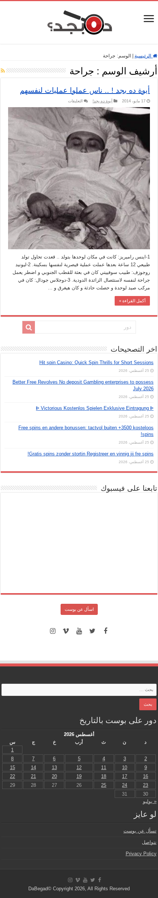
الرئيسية (143, 56)
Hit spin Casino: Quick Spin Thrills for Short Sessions (96, 362)
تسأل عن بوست (140, 831)
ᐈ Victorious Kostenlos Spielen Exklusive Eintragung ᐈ (95, 408)
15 (12, 767)
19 (79, 776)
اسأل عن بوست (79, 609)
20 (54, 776)
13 (54, 767)
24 (124, 785)
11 (103, 767)
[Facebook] (105, 631)
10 (124, 767)
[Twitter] (92, 631)
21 (33, 776)
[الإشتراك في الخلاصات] (3, 71)
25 (103, 785)
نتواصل (149, 842)
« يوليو (150, 801)
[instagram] (52, 631)
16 (145, 776)
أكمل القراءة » (132, 300)
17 (124, 776)
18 (103, 776)
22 (12, 776)
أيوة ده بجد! (102, 101)
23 (145, 785)
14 (33, 767)
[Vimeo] (66, 631)
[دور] (28, 327)
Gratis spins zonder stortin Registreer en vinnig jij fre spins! (91, 454)
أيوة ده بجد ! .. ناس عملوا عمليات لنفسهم (85, 90)
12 (79, 767)
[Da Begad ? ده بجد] (79, 21)
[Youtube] (79, 631)
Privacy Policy (141, 853)
